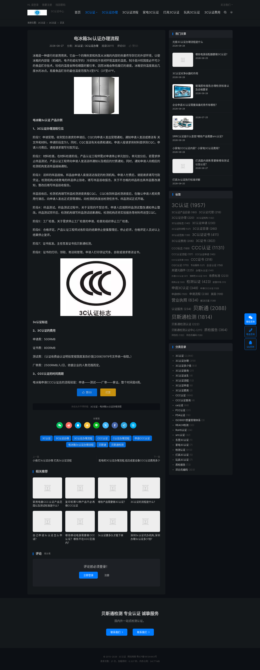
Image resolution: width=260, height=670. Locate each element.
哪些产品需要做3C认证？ (112, 501)
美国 (217, 294)
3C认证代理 (210, 212)
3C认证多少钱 (183, 365)
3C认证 (37, 12)
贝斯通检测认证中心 (187, 330)
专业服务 (198, 265)
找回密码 (60, 4)
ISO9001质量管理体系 (188, 420)
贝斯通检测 (117, 444)
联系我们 (117, 632)
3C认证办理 (110, 12)
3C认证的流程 (181, 229)
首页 (78, 12)
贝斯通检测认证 (186, 324)
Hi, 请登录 (33, 4)
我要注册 (47, 4)
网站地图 (132, 656)
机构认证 (178, 282)
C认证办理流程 (121, 438)
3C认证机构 (205, 218)
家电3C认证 (151, 12)
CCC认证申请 (205, 254)
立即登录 (88, 575)
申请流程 (199, 294)
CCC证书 (201, 259)
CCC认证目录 (180, 260)
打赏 (108, 392)
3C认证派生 (182, 375)
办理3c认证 (205, 270)
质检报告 (215, 330)
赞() (133, 45)
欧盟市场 (219, 282)
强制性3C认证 (198, 276)
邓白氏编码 (194, 335)
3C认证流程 (130, 12)
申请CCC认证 (142, 438)
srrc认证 (180, 434)
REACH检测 (182, 425)
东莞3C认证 (182, 439)
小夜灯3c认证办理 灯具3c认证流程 (52, 460)
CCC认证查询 (183, 400)
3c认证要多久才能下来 (110, 535)
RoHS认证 (181, 429)
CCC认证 (102, 438)
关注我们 (225, 4)
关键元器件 (183, 270)
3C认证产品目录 (184, 212)
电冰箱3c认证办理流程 (96, 38)
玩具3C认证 (192, 12)
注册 (106, 575)
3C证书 (205, 241)
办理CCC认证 (180, 276)
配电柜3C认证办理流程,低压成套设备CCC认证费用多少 (129, 460)
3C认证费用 (212, 12)
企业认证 (215, 265)
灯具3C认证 (171, 12)
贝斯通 (102, 444)
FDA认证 (180, 415)
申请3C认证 (185, 288)
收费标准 (219, 275)
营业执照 (185, 300)
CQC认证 (180, 265)
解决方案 (208, 300)
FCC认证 (180, 410)
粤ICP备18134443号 (147, 656)
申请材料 (179, 294)
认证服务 (181, 309)
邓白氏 (178, 335)
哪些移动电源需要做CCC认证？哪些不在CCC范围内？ (80, 539)
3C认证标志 (181, 223)
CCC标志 (181, 248)
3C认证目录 (205, 228)
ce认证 (179, 405)
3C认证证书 (205, 235)
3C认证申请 (203, 223)
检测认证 (199, 282)
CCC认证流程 (182, 254)
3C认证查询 (182, 370)
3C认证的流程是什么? (143, 501)
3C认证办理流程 (83, 438)
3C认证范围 (181, 235)
